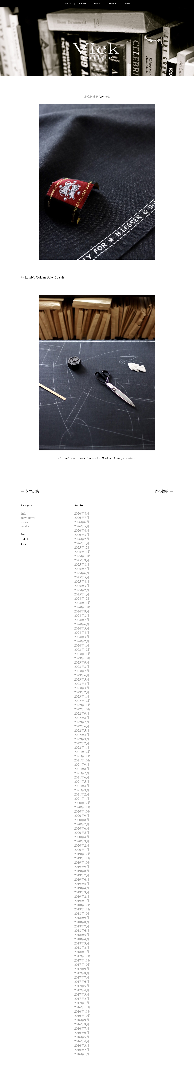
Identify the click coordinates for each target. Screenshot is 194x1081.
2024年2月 (81, 641)
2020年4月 (81, 837)
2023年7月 (81, 671)
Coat (24, 544)
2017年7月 (81, 977)
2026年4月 (81, 530)
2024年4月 (81, 632)
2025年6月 (81, 573)
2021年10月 (82, 760)
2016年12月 (82, 1007)
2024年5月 (81, 628)
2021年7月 (81, 773)
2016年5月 (81, 1037)
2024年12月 (82, 598)
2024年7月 (81, 619)
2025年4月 (81, 581)
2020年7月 (81, 824)
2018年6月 (81, 930)
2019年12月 (82, 854)
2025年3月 (81, 585)
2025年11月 (82, 551)
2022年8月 (81, 717)
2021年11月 (82, 756)
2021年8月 (81, 768)
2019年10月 (82, 862)
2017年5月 (81, 986)
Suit (24, 534)
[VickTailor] (97, 59)
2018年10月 (82, 913)
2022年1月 (81, 747)
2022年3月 (81, 739)
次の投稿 (164, 491)
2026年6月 (81, 522)
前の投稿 (30, 491)
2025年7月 (81, 568)
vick (107, 96)
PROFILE (112, 3)
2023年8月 (81, 666)
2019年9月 (81, 866)
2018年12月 (82, 905)
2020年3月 (81, 841)
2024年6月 (81, 624)
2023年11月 (82, 654)
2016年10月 (82, 1015)
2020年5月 (81, 832)
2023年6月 (81, 675)
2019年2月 (81, 896)
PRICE (97, 3)
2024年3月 (81, 637)
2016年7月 (81, 1028)
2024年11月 (82, 602)
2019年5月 (81, 883)
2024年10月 (82, 607)
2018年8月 (81, 922)
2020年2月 (81, 845)
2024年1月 (81, 645)
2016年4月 (81, 1041)
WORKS (128, 3)
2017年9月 (81, 969)
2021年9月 (81, 764)
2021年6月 (81, 777)
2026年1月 (81, 543)
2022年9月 (81, 713)
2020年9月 (81, 815)
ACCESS (82, 3)
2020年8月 (81, 820)
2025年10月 (82, 556)
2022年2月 (81, 743)
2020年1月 (81, 849)
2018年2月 (81, 947)
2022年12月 (82, 700)
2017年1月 (81, 1003)
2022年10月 (82, 709)
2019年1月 (81, 900)
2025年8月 (81, 564)
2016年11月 (82, 1011)
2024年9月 (81, 611)
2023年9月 (81, 662)
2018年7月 (81, 926)
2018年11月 (82, 909)
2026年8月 (81, 513)
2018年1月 (81, 952)
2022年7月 (81, 722)
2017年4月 (81, 990)
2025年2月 (81, 590)
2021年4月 (81, 786)
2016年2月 (81, 1049)
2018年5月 (81, 934)
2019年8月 (81, 871)
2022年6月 (81, 726)
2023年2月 (81, 692)
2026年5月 (81, 526)
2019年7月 (81, 875)
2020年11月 (82, 807)
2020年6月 (81, 828)
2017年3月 (81, 994)
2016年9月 (81, 1020)
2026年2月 (81, 539)
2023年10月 (82, 658)
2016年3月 (81, 1045)
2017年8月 (81, 973)
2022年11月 (82, 705)
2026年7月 (81, 517)
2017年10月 (82, 964)
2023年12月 (82, 649)
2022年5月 (81, 730)
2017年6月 (81, 981)
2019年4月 (81, 888)
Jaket (24, 539)
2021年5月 (81, 781)
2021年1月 (81, 798)
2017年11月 (82, 960)
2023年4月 (81, 683)
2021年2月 (81, 794)
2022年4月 (81, 734)
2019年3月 (81, 892)
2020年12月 (82, 803)
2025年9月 (81, 560)
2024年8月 (81, 615)
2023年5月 (81, 679)
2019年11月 (82, 858)
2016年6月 (81, 1032)
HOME (68, 3)
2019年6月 (81, 879)
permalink (128, 458)
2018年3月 (81, 943)
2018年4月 (81, 939)
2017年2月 (81, 998)
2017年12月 (82, 956)
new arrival (28, 517)
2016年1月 (81, 1054)
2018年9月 (81, 917)
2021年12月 (82, 751)
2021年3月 (81, 790)
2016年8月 (81, 1024)
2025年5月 (81, 577)
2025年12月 (82, 547)
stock (24, 522)
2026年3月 (81, 534)
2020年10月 (82, 811)
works (96, 458)
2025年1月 (81, 594)
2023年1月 (81, 696)
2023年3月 (81, 688)
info (23, 513)
